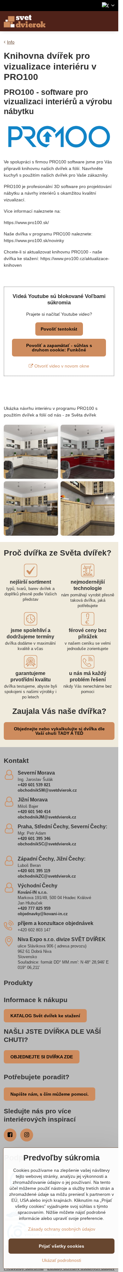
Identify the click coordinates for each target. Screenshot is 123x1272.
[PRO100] (59, 150)
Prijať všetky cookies (61, 1246)
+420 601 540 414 (34, 811)
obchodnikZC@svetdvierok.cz (47, 876)
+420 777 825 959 (34, 908)
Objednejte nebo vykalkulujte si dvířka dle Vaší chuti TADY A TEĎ (59, 731)
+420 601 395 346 (34, 838)
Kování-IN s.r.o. (33, 892)
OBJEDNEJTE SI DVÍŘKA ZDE (41, 1056)
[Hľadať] (95, 21)
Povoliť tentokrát (59, 329)
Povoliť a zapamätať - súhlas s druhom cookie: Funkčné (59, 347)
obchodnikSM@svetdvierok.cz (47, 790)
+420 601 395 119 (34, 870)
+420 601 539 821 (34, 784)
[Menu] (110, 21)
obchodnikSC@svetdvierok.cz (47, 844)
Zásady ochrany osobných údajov (61, 1229)
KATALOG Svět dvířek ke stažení (45, 1015)
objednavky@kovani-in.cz (43, 913)
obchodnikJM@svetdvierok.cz (47, 817)
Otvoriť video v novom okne (61, 365)
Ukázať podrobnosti (61, 1260)
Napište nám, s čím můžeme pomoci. (49, 1094)
